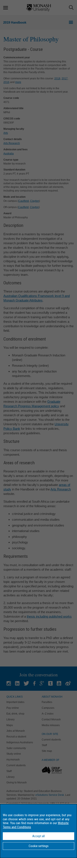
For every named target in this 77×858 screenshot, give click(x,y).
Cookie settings (39, 846)
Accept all (38, 836)
